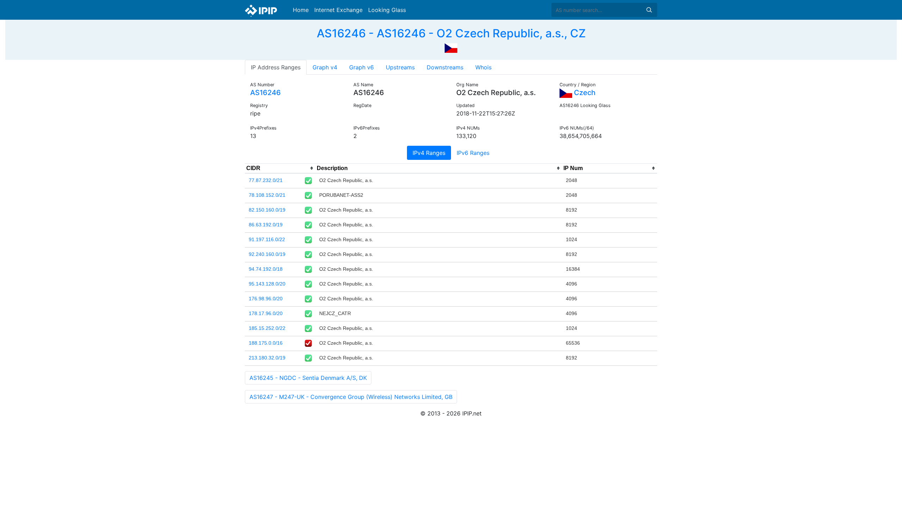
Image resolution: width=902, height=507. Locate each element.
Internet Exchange (338, 9)
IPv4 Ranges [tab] (429, 152)
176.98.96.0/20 (266, 298)
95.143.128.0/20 (267, 284)
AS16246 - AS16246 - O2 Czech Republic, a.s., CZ (451, 33)
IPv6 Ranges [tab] (473, 152)
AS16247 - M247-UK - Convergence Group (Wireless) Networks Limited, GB (350, 396)
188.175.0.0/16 (266, 343)
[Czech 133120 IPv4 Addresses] (451, 47)
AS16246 (265, 92)
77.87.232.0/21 (266, 180)
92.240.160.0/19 (267, 254)
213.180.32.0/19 (267, 358)
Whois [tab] (483, 67)
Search (649, 10)
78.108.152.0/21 (267, 195)
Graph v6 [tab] (361, 67)
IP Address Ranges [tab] (276, 67)
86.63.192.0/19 (266, 224)
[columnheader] (280, 168)
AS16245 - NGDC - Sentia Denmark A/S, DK (308, 377)
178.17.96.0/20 (266, 313)
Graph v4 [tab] (325, 67)
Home (301, 9)
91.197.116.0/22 (267, 239)
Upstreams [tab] (400, 67)
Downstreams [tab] (445, 67)
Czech (583, 92)
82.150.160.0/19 (267, 210)
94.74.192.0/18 (266, 269)
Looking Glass (387, 9)
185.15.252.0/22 (267, 328)
